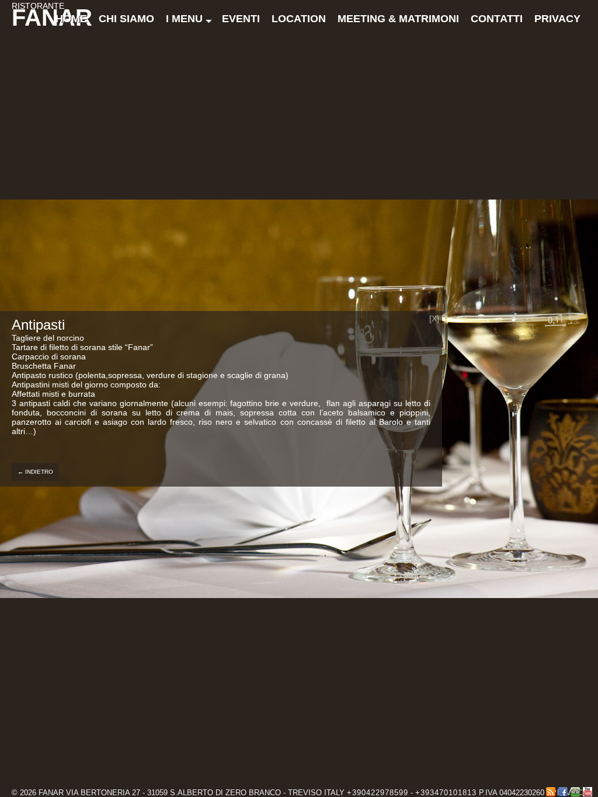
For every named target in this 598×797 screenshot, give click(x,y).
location (299, 19)
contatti (497, 19)
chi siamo (126, 19)
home (71, 19)
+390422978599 (377, 792)
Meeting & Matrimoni (398, 19)
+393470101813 (446, 792)
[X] (434, 318)
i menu (184, 19)
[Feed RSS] (550, 791)
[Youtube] (587, 791)
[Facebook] (563, 791)
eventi (241, 19)
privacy (557, 19)
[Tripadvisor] (575, 791)
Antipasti (38, 325)
